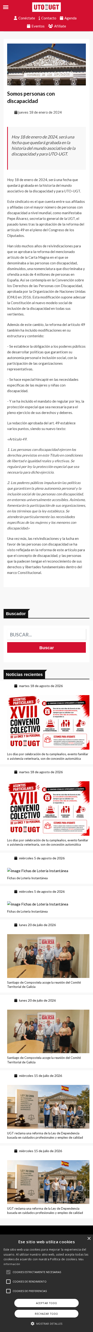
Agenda (70, 18)
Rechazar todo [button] (46, 1313)
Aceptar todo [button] (46, 1303)
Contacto (48, 18)
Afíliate (60, 26)
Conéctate (26, 18)
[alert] (46, 1283)
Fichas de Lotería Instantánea (27, 878)
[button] (8, 1272)
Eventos (38, 26)
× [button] (89, 1238)
